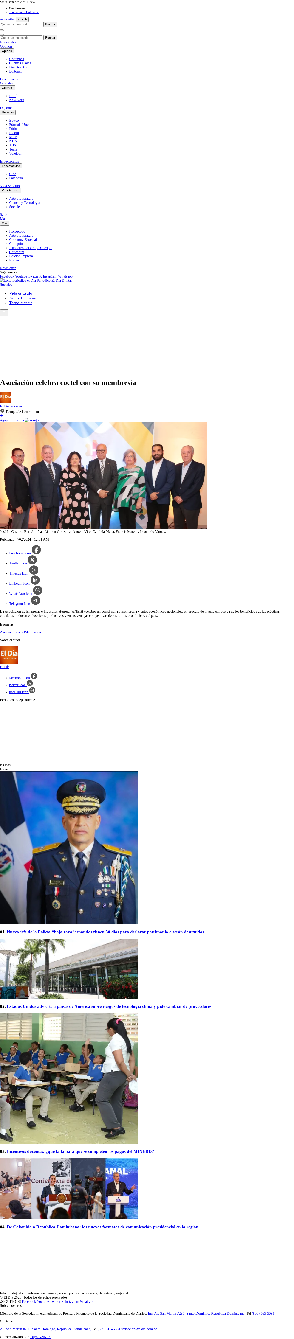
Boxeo (14, 120)
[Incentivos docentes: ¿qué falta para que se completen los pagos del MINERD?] (147, 1079)
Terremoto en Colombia (24, 12)
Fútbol (14, 129)
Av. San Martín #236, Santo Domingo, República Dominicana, (45, 1329)
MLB (13, 137)
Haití (12, 96)
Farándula (16, 178)
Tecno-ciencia (20, 302)
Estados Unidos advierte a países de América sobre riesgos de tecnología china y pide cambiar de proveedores (109, 1006)
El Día (5, 406)
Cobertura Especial (23, 239)
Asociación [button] (8, 632)
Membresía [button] (33, 632)
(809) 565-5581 (263, 1313)
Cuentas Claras (20, 63)
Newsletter (8, 268)
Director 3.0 (18, 67)
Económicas (9, 79)
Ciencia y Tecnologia (24, 203)
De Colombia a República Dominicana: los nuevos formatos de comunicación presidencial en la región (102, 1226)
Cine (12, 174)
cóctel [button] (20, 632)
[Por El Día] (5, 402)
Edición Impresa (21, 256)
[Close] (2, 34)
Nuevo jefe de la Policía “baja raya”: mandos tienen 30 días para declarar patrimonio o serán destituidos (105, 931)
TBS (12, 145)
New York (16, 100)
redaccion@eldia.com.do (139, 1329)
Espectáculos (9, 161)
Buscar (50, 24)
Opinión (6, 46)
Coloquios (16, 244)
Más (3, 219)
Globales (6, 83)
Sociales (15, 207)
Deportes (6, 108)
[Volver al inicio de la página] (4, 312)
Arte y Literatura (21, 198)
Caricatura (16, 252)
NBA (13, 141)
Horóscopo (17, 231)
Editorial (15, 71)
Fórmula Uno (19, 124)
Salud (4, 214)
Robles (14, 260)
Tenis (13, 149)
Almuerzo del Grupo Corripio (30, 248)
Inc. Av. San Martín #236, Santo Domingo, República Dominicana (196, 1313)
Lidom (14, 133)
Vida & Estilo (10, 186)
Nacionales (8, 42)
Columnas (16, 59)
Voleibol (15, 153)
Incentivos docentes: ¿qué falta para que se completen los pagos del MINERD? (80, 1151)
